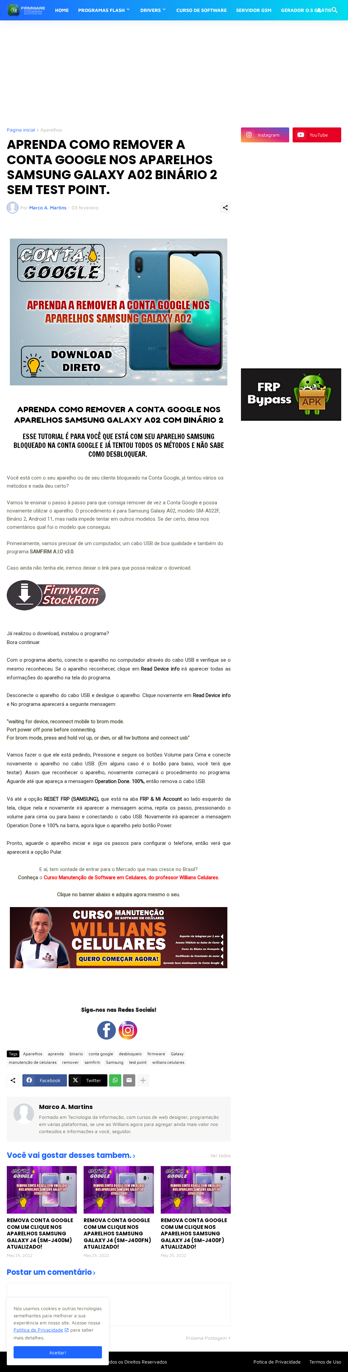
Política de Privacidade (38, 1330)
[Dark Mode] (320, 10)
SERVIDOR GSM (254, 10)
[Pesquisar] (334, 10)
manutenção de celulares (32, 1062)
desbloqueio (130, 1053)
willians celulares (168, 1062)
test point (137, 1062)
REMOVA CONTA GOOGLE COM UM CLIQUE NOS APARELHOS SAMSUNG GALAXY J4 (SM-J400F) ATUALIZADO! (194, 1233)
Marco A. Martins (66, 1106)
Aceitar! (57, 1352)
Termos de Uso (325, 1362)
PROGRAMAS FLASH (101, 10)
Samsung (114, 1062)
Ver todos (220, 1155)
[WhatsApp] (115, 1080)
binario (76, 1053)
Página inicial (21, 130)
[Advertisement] (171, 73)
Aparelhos (51, 130)
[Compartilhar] (225, 207)
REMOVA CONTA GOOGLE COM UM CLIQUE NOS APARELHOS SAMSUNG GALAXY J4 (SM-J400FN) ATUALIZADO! (117, 1233)
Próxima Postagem (206, 1338)
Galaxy (177, 1053)
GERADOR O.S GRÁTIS (306, 10)
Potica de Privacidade (277, 1362)
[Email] (129, 1080)
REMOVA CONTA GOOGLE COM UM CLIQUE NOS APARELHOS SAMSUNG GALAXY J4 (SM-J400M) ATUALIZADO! (40, 1233)
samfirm (92, 1062)
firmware (156, 1053)
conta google (101, 1053)
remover (70, 1062)
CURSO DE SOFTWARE (201, 10)
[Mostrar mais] (143, 1080)
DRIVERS (150, 10)
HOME (62, 10)
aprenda (56, 1053)
